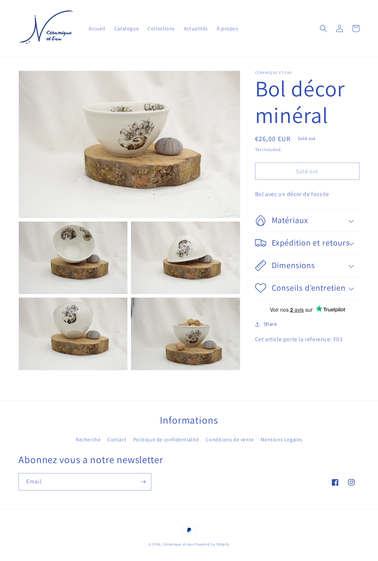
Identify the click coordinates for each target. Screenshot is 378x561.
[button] (323, 28)
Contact (116, 439)
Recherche (88, 439)
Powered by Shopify (212, 544)
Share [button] (270, 324)
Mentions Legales (281, 439)
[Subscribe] (143, 481)
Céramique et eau (178, 544)
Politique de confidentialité (166, 439)
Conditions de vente (230, 439)
